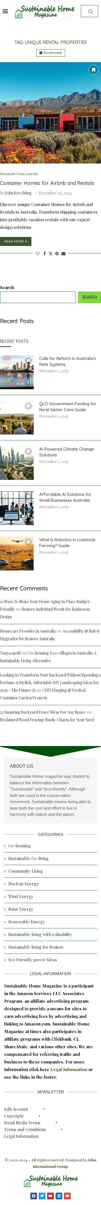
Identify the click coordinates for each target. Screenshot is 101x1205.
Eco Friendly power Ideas (32, 959)
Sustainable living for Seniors (35, 947)
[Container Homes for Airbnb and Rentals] (50, 112)
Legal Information (69, 1069)
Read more (14, 241)
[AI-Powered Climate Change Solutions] (17, 463)
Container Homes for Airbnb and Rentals (47, 183)
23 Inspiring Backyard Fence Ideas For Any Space (43, 712)
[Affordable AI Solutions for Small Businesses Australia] (17, 508)
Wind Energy (20, 896)
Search (7, 287)
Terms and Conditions (25, 1129)
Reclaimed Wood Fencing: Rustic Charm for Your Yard (47, 719)
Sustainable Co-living (28, 858)
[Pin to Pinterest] (57, 253)
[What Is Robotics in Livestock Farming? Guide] (17, 553)
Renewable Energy (26, 921)
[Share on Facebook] (44, 253)
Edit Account (16, 1109)
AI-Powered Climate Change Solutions (66, 452)
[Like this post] (38, 253)
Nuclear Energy (23, 883)
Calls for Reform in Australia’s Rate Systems (67, 361)
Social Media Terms (22, 1122)
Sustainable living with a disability (40, 934)
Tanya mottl (10, 653)
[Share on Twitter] (50, 253)
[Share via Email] (63, 253)
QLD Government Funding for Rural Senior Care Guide (68, 406)
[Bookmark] (93, 70)
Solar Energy (20, 909)
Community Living (25, 871)
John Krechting (18, 193)
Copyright (14, 1116)
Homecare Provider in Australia (28, 631)
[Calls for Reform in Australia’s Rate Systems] (17, 372)
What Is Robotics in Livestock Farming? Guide (67, 542)
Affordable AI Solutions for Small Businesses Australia (65, 497)
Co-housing (19, 845)
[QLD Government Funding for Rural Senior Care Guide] (17, 417)
